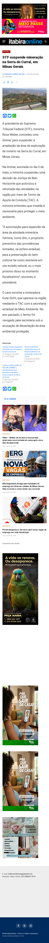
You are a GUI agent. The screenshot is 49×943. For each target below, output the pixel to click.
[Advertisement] (24, 655)
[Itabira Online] (25, 41)
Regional (6, 51)
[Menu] (3, 41)
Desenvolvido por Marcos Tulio (13, 936)
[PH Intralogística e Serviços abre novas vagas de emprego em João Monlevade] (24, 510)
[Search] (45, 41)
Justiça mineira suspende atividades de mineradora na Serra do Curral (12, 349)
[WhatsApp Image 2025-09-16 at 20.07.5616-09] (20, 745)
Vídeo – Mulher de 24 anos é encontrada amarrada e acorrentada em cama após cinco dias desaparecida (22, 440)
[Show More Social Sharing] (16, 82)
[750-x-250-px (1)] (24, 26)
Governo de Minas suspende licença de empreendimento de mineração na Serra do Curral (33, 351)
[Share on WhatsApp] (4, 82)
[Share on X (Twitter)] (12, 82)
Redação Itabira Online (14, 74)
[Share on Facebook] (8, 82)
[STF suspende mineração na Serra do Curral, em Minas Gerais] (24, 99)
